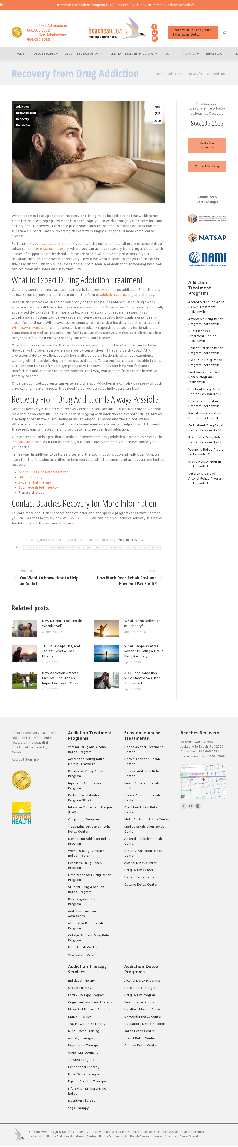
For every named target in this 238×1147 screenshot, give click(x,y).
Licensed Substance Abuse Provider (166, 1132)
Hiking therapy (31, 477)
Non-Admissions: (47, 37)
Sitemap (199, 1132)
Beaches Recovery (54, 249)
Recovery (22, 119)
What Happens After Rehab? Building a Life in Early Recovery (144, 651)
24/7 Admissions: (47, 28)
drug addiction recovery (109, 547)
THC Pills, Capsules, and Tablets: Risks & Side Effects (61, 651)
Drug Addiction (26, 112)
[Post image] (24, 628)
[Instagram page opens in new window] (155, 39)
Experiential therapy (35, 482)
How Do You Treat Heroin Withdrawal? (62, 623)
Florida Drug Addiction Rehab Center (123, 1137)
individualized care (26, 442)
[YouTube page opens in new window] (155, 33)
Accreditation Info (26, 760)
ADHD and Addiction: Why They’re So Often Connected (142, 678)
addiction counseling (116, 295)
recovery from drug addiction (142, 547)
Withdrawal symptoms (30, 328)
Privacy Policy (100, 1132)
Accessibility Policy (126, 1132)
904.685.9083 (216, 756)
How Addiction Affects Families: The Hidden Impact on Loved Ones (60, 678)
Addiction (22, 106)
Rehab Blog (23, 125)
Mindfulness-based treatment (43, 472)
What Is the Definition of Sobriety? (142, 623)
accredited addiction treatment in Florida (48, 547)
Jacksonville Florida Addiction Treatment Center (62, 1137)
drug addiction (83, 547)
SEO (32, 1132)
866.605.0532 (79, 518)
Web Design (49, 1132)
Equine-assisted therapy (38, 488)
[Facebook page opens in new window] (154, 27)
